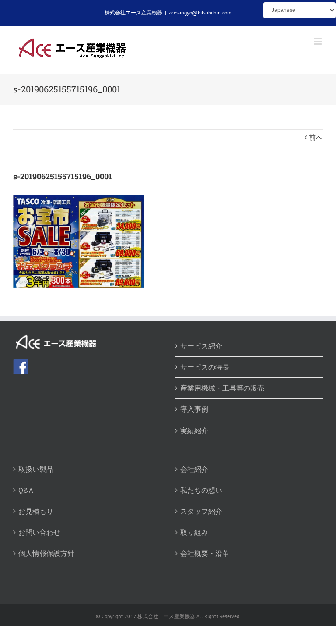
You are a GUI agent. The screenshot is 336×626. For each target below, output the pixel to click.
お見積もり (35, 511)
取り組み (194, 532)
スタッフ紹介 (201, 511)
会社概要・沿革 (204, 553)
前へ (316, 137)
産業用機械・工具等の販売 (222, 388)
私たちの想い (201, 490)
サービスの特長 (204, 367)
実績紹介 (194, 430)
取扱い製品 (35, 469)
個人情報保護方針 (46, 553)
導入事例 (194, 409)
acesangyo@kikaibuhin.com (200, 12)
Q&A (25, 490)
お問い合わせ (39, 532)
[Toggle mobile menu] (318, 41)
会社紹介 (194, 469)
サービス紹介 (201, 345)
